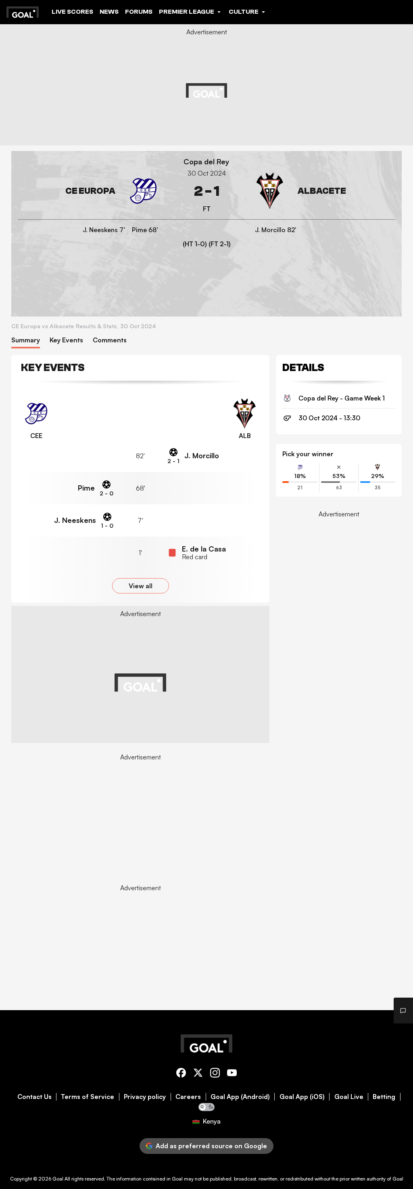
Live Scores (72, 11)
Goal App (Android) (240, 1097)
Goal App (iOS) (302, 1097)
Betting (384, 1097)
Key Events (66, 340)
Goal (57, 1179)
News (109, 11)
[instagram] (215, 1074)
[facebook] (181, 1074)
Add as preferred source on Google (211, 1146)
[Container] (89, 191)
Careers (188, 1097)
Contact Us (34, 1097)
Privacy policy (145, 1097)
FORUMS (138, 11)
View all (140, 586)
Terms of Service (87, 1097)
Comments (110, 340)
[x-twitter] (198, 1074)
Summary (25, 340)
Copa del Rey (206, 161)
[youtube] (231, 1074)
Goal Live (348, 1097)
